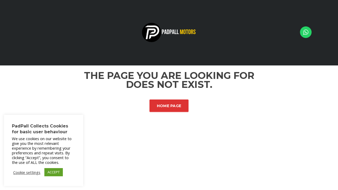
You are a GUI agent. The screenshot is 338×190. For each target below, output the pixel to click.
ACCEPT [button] (54, 172)
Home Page (169, 105)
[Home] (169, 32)
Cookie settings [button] (26, 172)
